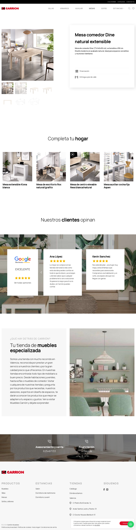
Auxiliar (79, 8)
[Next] (134, 173)
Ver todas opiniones (22, 282)
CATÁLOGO (121, 2)
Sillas (51, 8)
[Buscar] (129, 8)
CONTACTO (130, 2)
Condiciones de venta (49, 527)
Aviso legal (36, 527)
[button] (131, 524)
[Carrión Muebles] (10, 8)
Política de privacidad (9, 527)
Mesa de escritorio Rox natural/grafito (48, 186)
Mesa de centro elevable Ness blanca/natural (83, 186)
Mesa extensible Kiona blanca (15, 186)
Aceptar (125, 523)
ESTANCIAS (118, 8)
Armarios (64, 8)
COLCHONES (112, 2)
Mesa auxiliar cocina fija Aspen (117, 186)
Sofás (104, 8)
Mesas (92, 8)
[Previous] (1, 173)
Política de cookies (24, 527)
